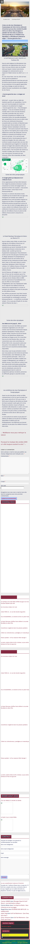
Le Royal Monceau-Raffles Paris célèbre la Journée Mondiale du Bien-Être (14, 622)
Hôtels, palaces (9, 597)
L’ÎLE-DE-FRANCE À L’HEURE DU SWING (11, 800)
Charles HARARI (5, 901)
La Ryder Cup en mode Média (8, 817)
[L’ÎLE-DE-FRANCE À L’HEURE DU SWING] (7, 808)
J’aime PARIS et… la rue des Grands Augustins (13, 611)
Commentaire (5, 456)
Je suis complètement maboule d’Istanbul (12, 883)
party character (5, 917)
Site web (3, 485)
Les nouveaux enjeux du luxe (9, 607)
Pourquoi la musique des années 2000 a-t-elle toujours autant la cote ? (14, 443)
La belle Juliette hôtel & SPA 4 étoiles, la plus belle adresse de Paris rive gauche (15, 643)
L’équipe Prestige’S (21, 941)
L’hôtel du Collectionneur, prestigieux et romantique (15, 632)
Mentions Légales (6, 926)
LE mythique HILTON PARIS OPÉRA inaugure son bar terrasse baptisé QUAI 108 (15, 602)
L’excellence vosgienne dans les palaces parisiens (14, 628)
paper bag (4, 913)
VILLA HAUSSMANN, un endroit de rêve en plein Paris (15, 616)
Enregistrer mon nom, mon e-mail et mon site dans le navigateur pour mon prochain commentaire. (14, 494)
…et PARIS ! (13, 941)
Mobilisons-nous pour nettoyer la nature (13, 434)
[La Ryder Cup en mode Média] (7, 825)
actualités (7, 941)
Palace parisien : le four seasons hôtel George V (13, 637)
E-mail (3, 481)
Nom (2, 476)
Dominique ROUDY (16, 19)
